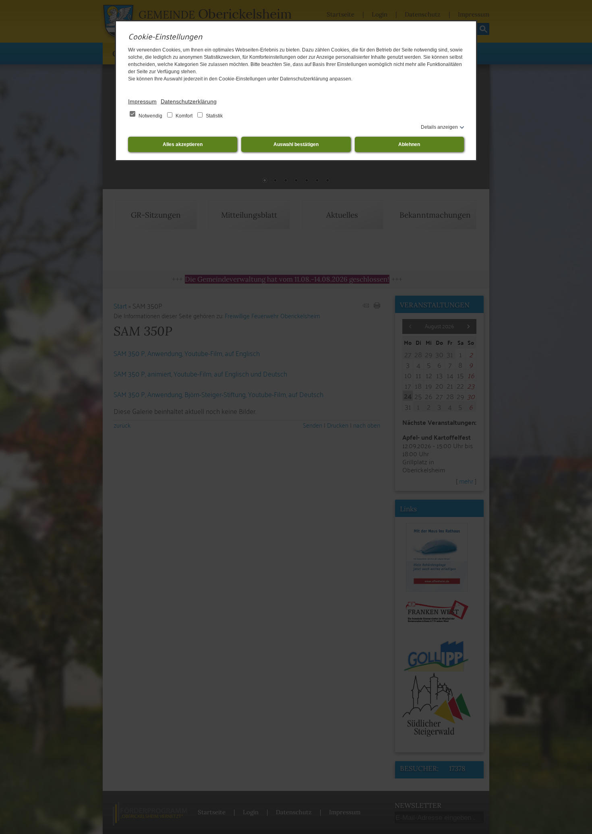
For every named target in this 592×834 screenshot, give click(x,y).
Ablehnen (409, 144)
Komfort (184, 116)
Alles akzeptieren (183, 144)
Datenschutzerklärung (189, 101)
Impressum (142, 101)
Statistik (214, 116)
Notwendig (150, 116)
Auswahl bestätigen (296, 144)
